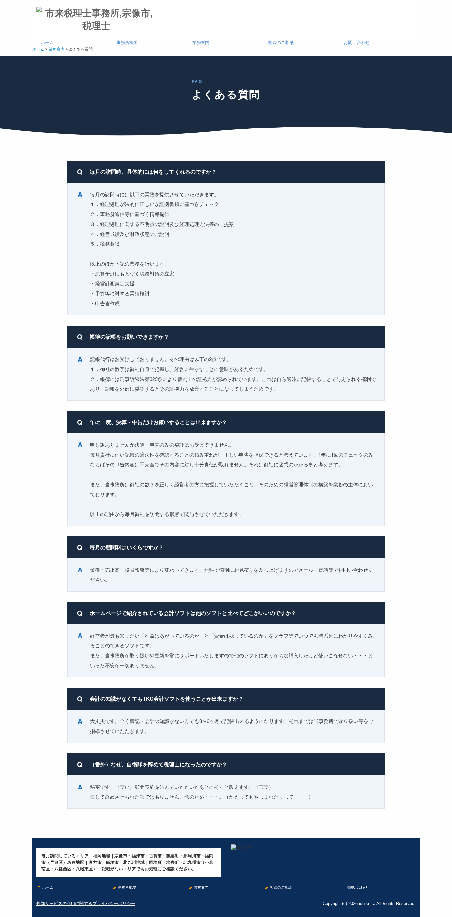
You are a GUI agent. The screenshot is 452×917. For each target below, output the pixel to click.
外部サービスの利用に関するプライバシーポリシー (85, 903)
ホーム (47, 42)
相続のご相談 (281, 42)
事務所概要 (127, 42)
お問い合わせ (357, 42)
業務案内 (200, 42)
